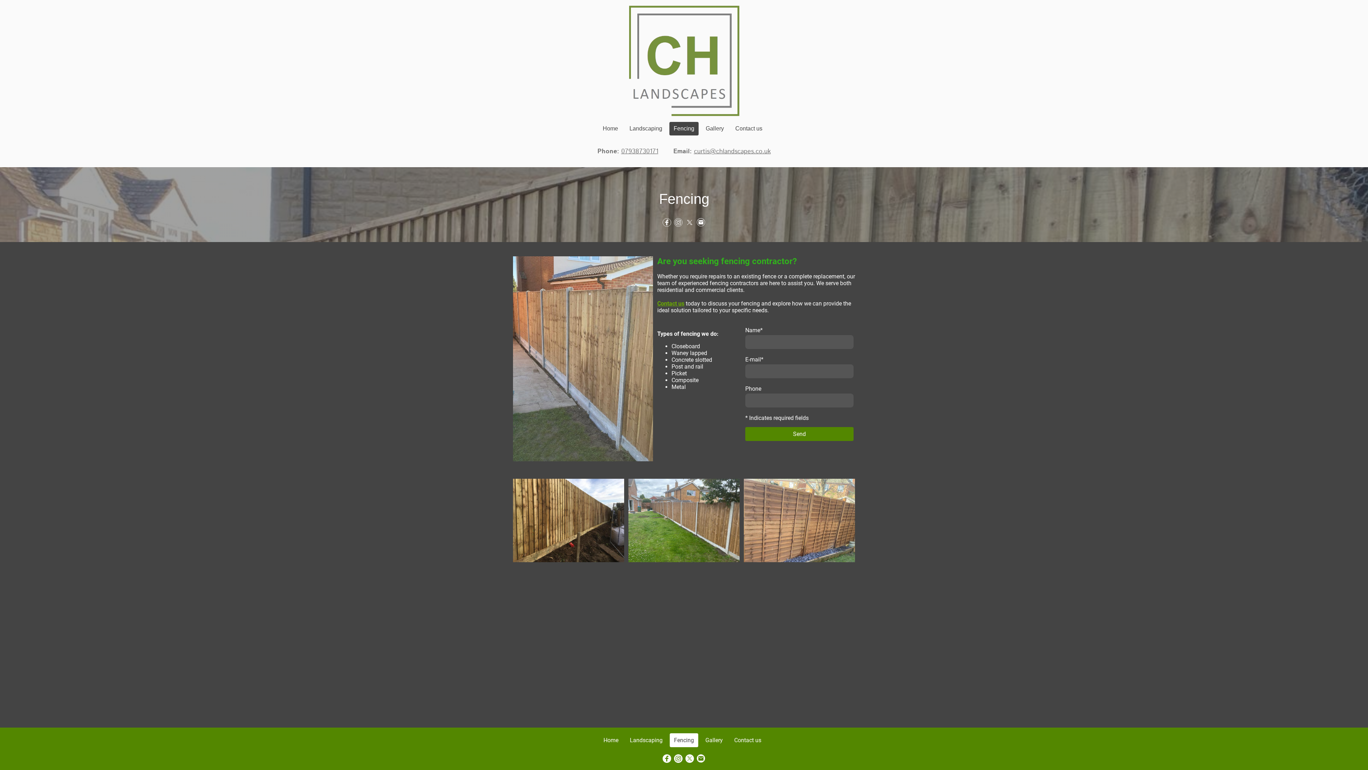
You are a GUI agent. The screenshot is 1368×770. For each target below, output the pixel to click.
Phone (753, 388)
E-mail (754, 359)
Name (754, 330)
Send (799, 434)
